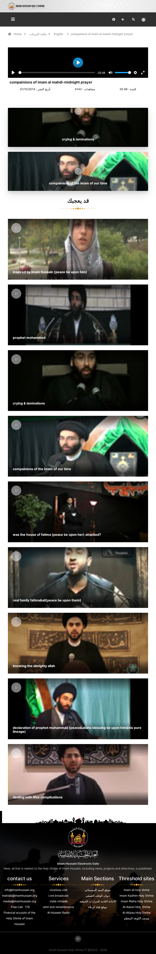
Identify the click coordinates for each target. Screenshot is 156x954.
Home (18, 34)
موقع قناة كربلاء (97, 907)
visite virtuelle (59, 901)
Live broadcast (58, 895)
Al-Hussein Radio (58, 912)
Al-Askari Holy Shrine (136, 907)
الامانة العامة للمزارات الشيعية (97, 901)
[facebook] (113, 19)
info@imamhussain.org (20, 890)
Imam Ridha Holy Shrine (136, 901)
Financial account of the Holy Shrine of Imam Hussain (19, 918)
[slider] (56, 73)
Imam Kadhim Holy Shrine (137, 895)
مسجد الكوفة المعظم (136, 918)
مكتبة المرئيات (38, 34)
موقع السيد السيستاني (97, 890)
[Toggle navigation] (13, 19)
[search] (133, 19)
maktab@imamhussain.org (19, 895)
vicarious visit (58, 890)
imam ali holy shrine (137, 890)
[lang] (143, 19)
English (58, 34)
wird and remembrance (58, 907)
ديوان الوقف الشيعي (98, 895)
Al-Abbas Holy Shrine (136, 912)
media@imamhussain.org (19, 901)
